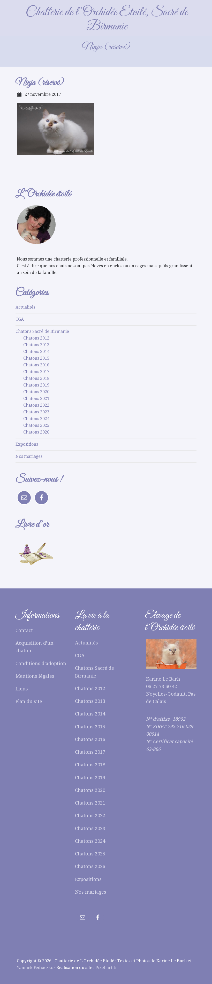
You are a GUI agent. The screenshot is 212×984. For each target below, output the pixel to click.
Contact (24, 630)
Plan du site (29, 701)
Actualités (25, 307)
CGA (20, 319)
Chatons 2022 (36, 405)
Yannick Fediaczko (35, 967)
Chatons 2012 (36, 338)
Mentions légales (35, 676)
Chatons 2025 (36, 425)
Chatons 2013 (36, 344)
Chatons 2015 (36, 358)
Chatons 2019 (36, 385)
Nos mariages (29, 456)
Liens (22, 688)
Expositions (27, 444)
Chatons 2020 (36, 391)
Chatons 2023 (36, 412)
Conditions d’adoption (41, 663)
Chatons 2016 (36, 365)
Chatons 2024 (36, 418)
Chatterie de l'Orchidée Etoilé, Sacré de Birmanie (107, 19)
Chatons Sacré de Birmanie (42, 331)
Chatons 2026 (36, 432)
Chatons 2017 (36, 371)
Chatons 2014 (36, 351)
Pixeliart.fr (106, 967)
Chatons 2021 (36, 398)
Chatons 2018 (36, 378)
